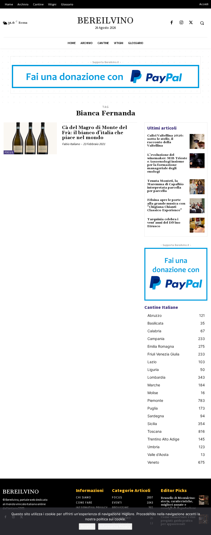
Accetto (87, 526)
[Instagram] (181, 22)
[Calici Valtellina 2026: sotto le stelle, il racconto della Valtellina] (197, 141)
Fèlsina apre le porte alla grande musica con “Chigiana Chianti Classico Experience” (166, 205)
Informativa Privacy (115, 526)
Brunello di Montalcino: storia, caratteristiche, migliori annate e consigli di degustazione (178, 503)
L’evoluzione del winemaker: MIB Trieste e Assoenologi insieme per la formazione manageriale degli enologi (167, 163)
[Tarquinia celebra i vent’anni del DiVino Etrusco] (197, 225)
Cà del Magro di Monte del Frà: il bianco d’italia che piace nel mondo (94, 133)
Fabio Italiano (71, 144)
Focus (9, 152)
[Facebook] (171, 22)
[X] (190, 22)
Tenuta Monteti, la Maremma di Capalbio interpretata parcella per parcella (165, 186)
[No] (204, 521)
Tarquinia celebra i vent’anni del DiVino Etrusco (163, 222)
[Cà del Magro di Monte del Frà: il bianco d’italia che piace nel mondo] (30, 138)
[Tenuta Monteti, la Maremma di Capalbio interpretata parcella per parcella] (197, 186)
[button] (202, 22)
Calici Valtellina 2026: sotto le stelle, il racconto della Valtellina (165, 141)
